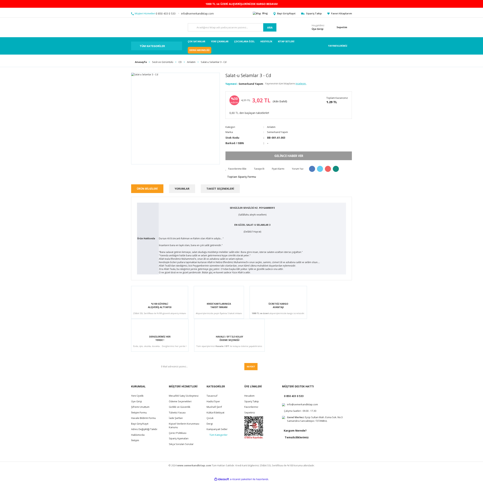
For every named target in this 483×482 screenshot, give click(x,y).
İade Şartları (176, 418)
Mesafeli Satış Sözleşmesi (183, 395)
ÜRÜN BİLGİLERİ (147, 188)
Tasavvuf (212, 395)
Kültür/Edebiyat (215, 412)
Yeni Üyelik (137, 395)
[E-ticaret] (241, 479)
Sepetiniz (249, 412)
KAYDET (251, 366)
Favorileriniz (251, 407)
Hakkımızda (138, 434)
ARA (270, 27)
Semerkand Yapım (251, 84)
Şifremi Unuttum (140, 407)
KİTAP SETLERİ (286, 41)
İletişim (135, 440)
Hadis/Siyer (213, 401)
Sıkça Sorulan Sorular (181, 444)
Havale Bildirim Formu (143, 418)
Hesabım (249, 395)
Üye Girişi (136, 401)
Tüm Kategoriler (218, 434)
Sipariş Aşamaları (178, 438)
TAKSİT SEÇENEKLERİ (220, 188)
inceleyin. (301, 83)
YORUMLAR (182, 188)
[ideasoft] (221, 479)
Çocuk (210, 418)
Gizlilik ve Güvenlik (179, 407)
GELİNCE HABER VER (288, 156)
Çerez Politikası (177, 433)
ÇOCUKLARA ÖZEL (244, 41)
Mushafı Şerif (214, 407)
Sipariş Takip (251, 401)
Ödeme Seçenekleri (180, 401)
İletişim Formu (139, 412)
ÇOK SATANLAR (196, 41)
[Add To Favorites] (235, 169)
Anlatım (271, 127)
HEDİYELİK (266, 41)
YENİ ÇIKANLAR (219, 41)
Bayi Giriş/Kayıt (139, 423)
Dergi (210, 423)
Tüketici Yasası (177, 412)
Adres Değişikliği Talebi (144, 429)
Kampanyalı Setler (217, 429)
